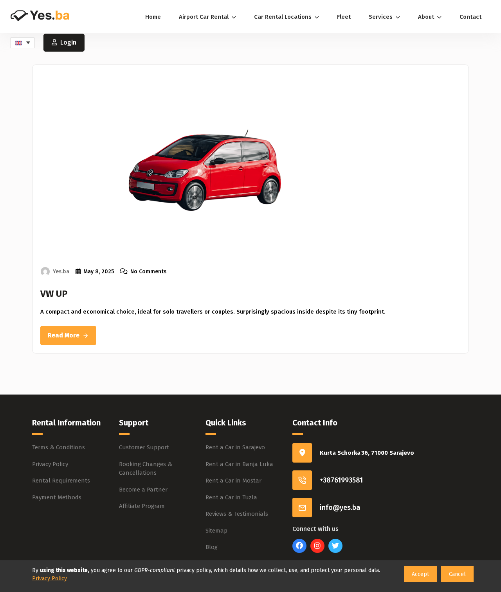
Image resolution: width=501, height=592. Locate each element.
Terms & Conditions (58, 447)
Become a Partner (143, 489)
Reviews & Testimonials (236, 513)
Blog (211, 547)
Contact (470, 16)
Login (68, 42)
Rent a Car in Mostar (233, 480)
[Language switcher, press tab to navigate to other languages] (22, 43)
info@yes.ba (340, 507)
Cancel (457, 574)
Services (381, 16)
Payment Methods (56, 497)
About (427, 16)
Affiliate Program (142, 505)
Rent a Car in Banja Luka (239, 464)
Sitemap (216, 530)
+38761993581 (341, 480)
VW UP (54, 293)
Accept (420, 574)
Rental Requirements (61, 480)
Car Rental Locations (283, 16)
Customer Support (144, 447)
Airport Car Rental (204, 16)
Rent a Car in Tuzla (231, 497)
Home (153, 16)
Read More (63, 335)
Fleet (344, 16)
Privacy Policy (50, 464)
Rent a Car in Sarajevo (235, 447)
